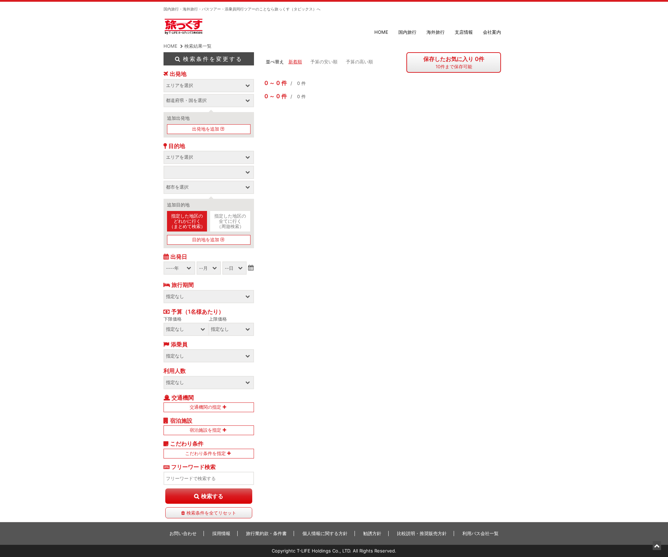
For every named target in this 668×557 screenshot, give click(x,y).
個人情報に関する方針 (325, 533)
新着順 (295, 61)
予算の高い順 (359, 61)
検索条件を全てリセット (211, 513)
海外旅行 (436, 32)
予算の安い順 (323, 61)
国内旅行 (407, 32)
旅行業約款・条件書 (266, 533)
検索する (212, 496)
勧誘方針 (372, 533)
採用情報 (221, 533)
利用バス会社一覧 (480, 533)
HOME (381, 32)
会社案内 (492, 32)
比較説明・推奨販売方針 (422, 533)
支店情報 (464, 32)
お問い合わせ (183, 533)
